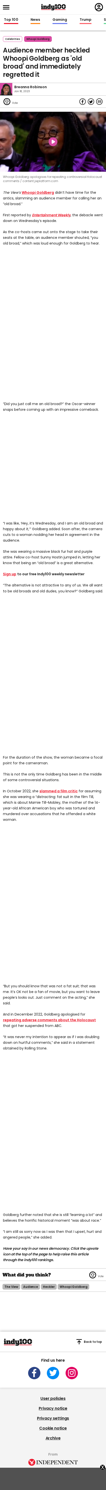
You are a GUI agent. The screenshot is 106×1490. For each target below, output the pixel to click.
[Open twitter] (53, 1373)
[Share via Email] (99, 101)
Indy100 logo (53, 7)
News (35, 20)
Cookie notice (53, 1428)
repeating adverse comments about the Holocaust (49, 1020)
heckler (49, 1287)
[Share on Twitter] (91, 101)
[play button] (53, 142)
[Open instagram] (72, 1373)
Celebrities (12, 39)
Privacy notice (53, 1408)
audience (30, 1287)
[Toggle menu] (7, 7)
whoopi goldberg (38, 39)
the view (11, 1287)
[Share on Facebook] (82, 101)
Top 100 (11, 20)
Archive (53, 1438)
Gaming (60, 20)
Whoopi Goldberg (38, 192)
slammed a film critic (58, 791)
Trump (85, 20)
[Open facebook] (34, 1373)
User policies (53, 1398)
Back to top (93, 1342)
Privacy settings (53, 1418)
